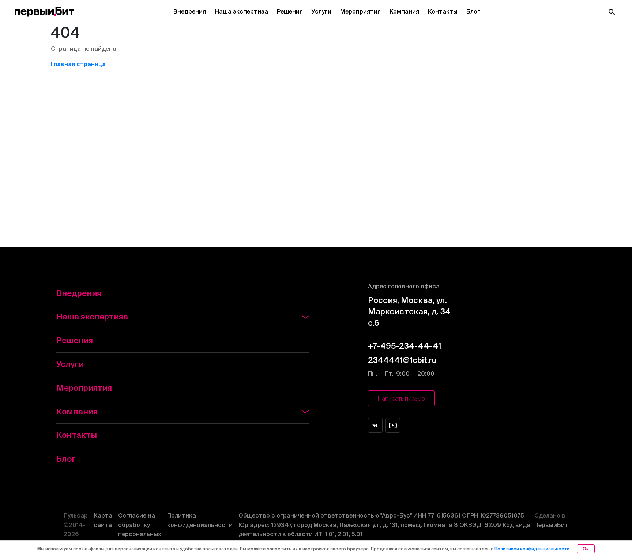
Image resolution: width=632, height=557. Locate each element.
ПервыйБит (551, 520)
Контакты (443, 11)
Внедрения (189, 11)
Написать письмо (401, 398)
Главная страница (78, 64)
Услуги (321, 11)
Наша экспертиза (241, 11)
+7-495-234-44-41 (404, 345)
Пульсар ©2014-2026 (76, 524)
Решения (290, 11)
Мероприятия (360, 11)
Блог (473, 11)
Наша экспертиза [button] (92, 316)
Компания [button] (77, 411)
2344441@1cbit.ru (402, 359)
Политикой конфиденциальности (531, 548)
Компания (404, 11)
